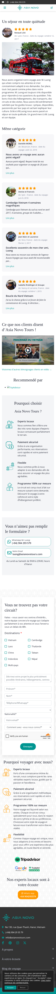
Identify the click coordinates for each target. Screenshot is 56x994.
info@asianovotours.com (18, 937)
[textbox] (11, 714)
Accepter (10, 987)
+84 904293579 (28, 895)
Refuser (23, 987)
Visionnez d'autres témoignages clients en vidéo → (27, 369)
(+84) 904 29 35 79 (14, 932)
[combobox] (11, 714)
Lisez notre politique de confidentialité (28, 981)
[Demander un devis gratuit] (51, 7)
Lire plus (10, 173)
